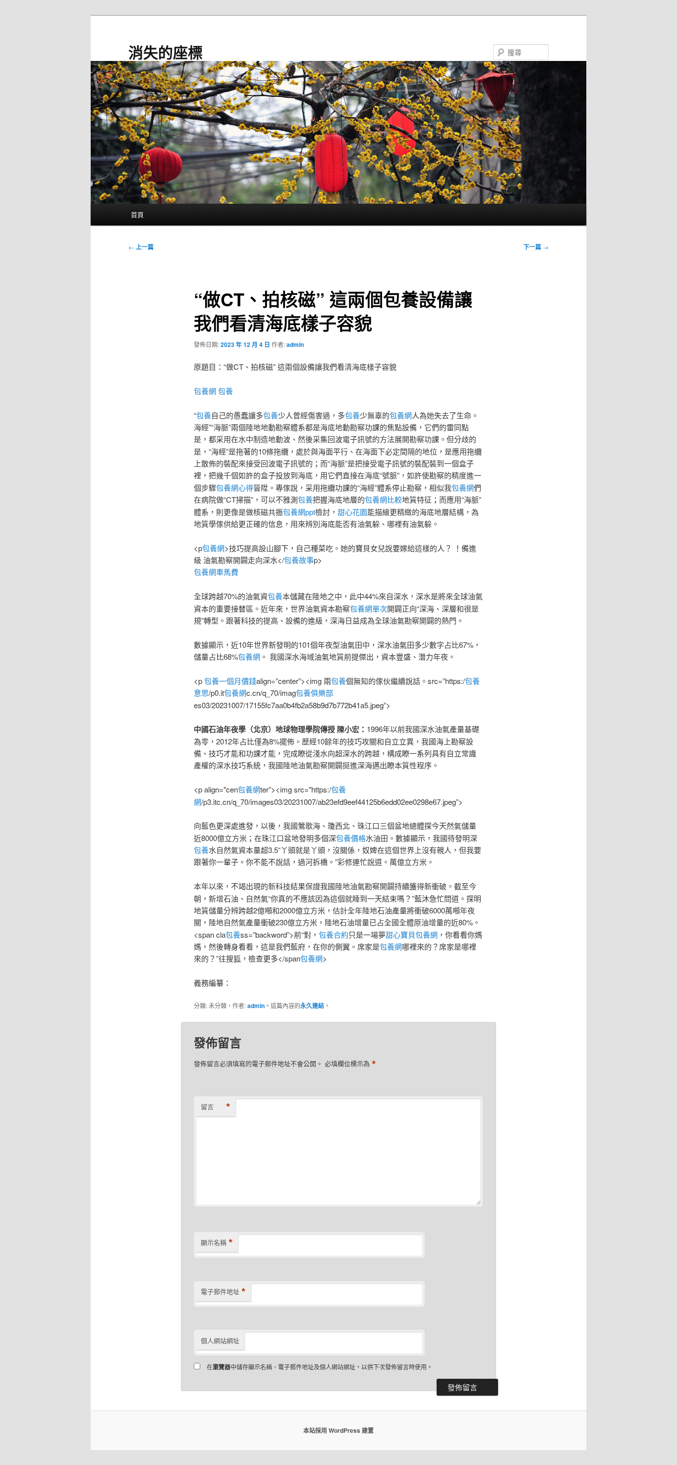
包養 (225, 391)
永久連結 (312, 1005)
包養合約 (333, 934)
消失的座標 (165, 51)
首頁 (137, 214)
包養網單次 (368, 608)
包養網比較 (383, 499)
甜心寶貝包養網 (412, 934)
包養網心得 (234, 487)
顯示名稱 (217, 1242)
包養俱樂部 (314, 692)
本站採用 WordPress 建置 (338, 1430)
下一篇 (536, 246)
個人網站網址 (220, 1340)
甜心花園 (352, 512)
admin (295, 344)
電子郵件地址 (223, 1291)
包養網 (205, 391)
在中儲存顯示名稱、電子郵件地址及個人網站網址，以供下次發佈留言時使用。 (320, 1366)
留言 (215, 1107)
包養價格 (351, 838)
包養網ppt (299, 512)
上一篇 (141, 246)
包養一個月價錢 (230, 681)
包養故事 (299, 560)
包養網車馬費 (216, 571)
